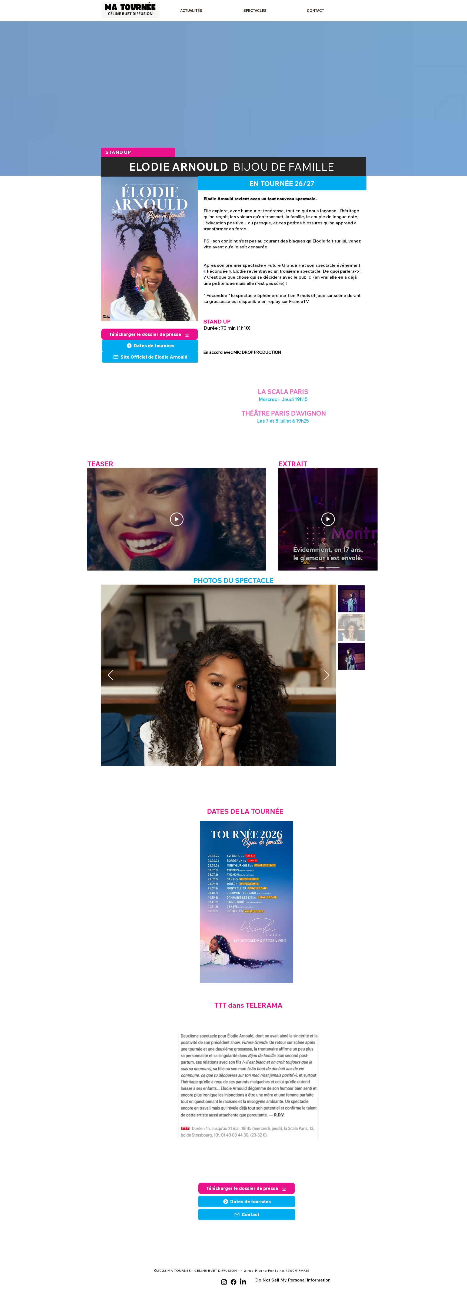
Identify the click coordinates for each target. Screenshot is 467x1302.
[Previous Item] (110, 675)
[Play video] (177, 519)
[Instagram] (224, 1282)
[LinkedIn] (243, 1282)
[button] (271, 11)
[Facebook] (233, 1282)
